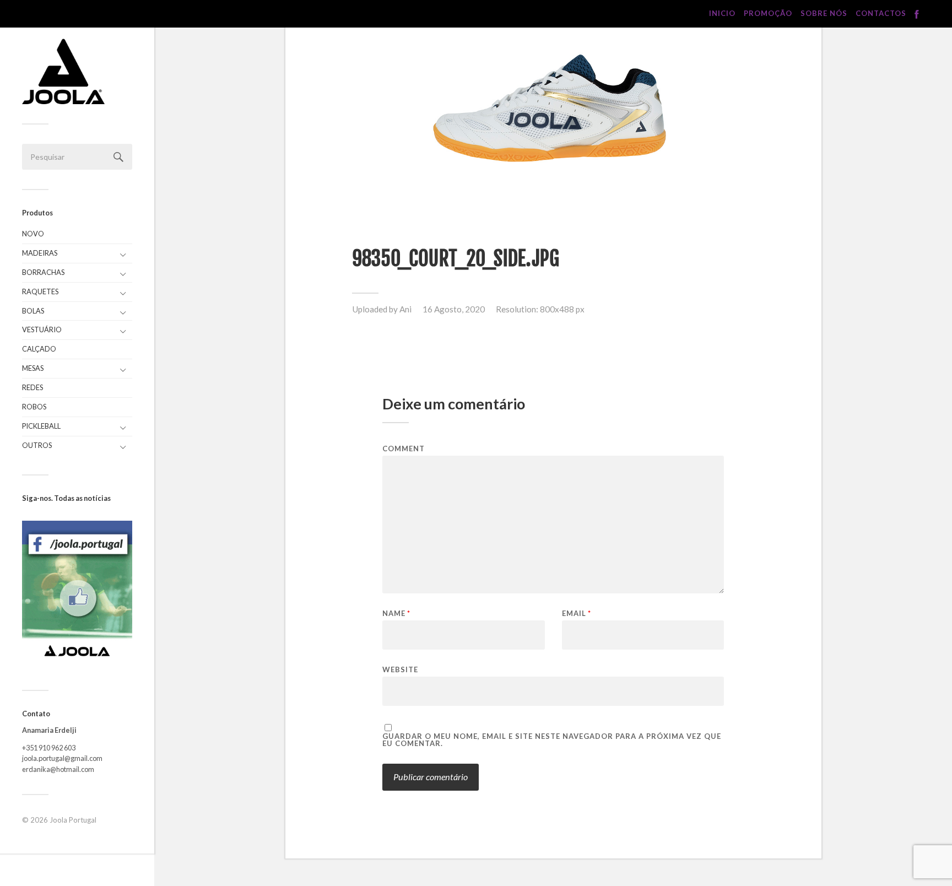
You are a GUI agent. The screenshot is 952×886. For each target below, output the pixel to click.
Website (400, 669)
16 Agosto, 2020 (454, 309)
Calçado (39, 348)
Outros (37, 445)
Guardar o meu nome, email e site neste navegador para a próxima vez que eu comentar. (551, 740)
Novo (33, 233)
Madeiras (39, 252)
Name (396, 613)
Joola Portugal (73, 819)
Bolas (33, 310)
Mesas (33, 368)
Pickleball (41, 426)
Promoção (768, 13)
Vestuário (42, 329)
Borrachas (43, 272)
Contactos (881, 13)
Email (576, 613)
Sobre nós (823, 13)
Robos (34, 406)
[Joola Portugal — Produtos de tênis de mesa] (63, 71)
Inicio (722, 13)
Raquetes (40, 291)
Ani (405, 309)
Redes (32, 387)
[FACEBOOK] (917, 14)
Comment (403, 448)
